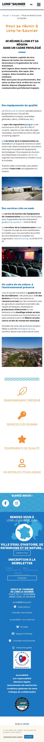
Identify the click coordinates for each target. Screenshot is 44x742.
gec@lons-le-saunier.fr (12, 222)
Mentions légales (22, 682)
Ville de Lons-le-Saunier (14, 111)
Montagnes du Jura (26, 328)
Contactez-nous (22, 553)
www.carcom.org (21, 238)
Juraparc (29, 124)
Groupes (15, 15)
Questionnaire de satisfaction (22, 685)
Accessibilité (22, 675)
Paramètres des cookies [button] (13, 737)
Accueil (6, 15)
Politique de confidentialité (22, 692)
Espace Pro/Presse (24, 633)
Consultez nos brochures (24, 640)
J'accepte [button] (29, 737)
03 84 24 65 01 (23, 607)
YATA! (26, 724)
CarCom (6, 143)
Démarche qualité (24, 647)
